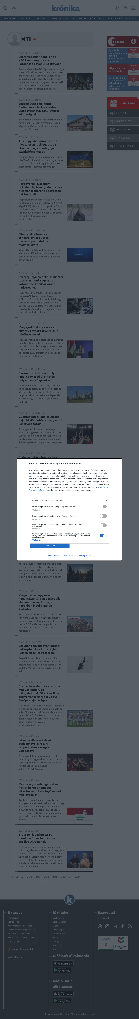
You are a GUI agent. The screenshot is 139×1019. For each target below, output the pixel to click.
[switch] (103, 506)
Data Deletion (54, 555)
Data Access (69, 555)
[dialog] (69, 509)
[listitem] (69, 500)
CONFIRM (50, 546)
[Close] (116, 463)
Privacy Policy (85, 555)
